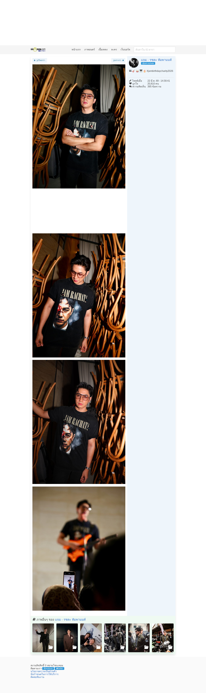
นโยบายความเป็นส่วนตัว (44, 671)
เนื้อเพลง (103, 49)
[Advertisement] (103, 23)
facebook (49, 668)
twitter (60, 668)
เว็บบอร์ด (125, 49)
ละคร (114, 49)
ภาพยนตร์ (89, 49)
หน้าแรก (76, 49)
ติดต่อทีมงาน (37, 677)
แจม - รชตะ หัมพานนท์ (156, 60)
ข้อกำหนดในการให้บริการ (45, 674)
